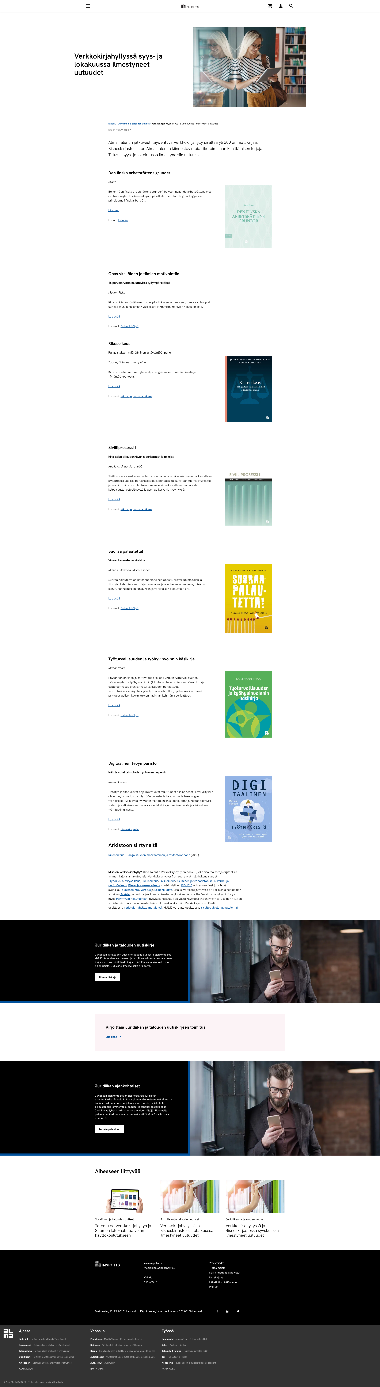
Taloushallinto (129, 890)
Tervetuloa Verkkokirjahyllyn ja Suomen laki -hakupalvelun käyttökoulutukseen (123, 1230)
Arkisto (125, 894)
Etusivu (112, 123)
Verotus (145, 890)
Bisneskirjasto (130, 829)
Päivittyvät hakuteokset (131, 899)
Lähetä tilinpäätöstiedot (223, 1282)
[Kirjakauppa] (270, 6)
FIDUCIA (186, 885)
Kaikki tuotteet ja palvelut (224, 1272)
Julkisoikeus (150, 881)
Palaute (213, 1287)
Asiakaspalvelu (153, 1263)
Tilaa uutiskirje (107, 977)
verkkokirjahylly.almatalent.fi (143, 907)
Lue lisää (114, 316)
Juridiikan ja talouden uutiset (134, 123)
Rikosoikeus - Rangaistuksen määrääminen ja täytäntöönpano (149, 855)
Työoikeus (116, 881)
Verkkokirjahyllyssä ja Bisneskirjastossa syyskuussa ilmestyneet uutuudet (252, 1230)
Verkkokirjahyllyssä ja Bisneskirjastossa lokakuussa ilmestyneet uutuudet (186, 1230)
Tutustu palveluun (109, 1129)
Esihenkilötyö (129, 326)
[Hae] (280, 6)
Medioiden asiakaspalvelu (159, 1268)
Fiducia (123, 220)
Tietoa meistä (217, 1268)
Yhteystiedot (216, 1263)
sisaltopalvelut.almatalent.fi (219, 907)
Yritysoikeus (132, 881)
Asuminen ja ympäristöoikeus (196, 881)
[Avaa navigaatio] (88, 6)
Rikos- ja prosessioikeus (136, 396)
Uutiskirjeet (216, 1277)
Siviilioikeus (167, 881)
